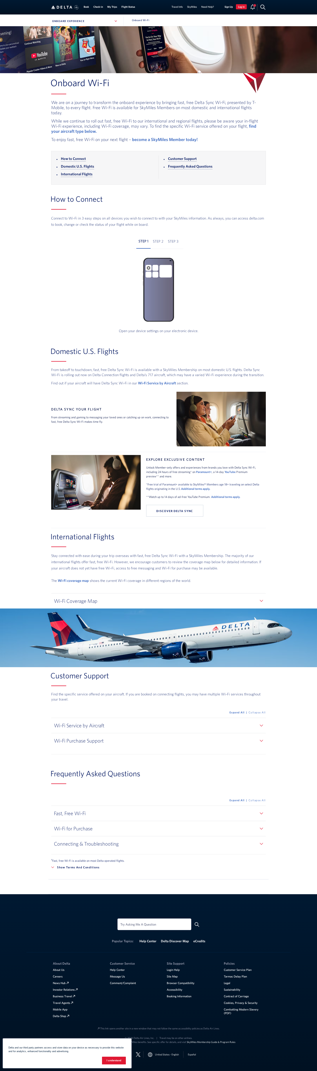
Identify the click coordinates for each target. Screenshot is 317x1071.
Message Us (117, 976)
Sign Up (229, 6)
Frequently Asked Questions (190, 166)
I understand (114, 1060)
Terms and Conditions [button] (83, 867)
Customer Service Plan (238, 969)
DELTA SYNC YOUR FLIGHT (76, 409)
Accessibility (174, 989)
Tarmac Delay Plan (235, 976)
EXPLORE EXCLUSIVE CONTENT (175, 459)
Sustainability (232, 989)
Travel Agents (61, 1002)
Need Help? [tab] (207, 6)
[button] (76, 7)
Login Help (173, 969)
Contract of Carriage (236, 996)
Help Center (147, 941)
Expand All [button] (237, 712)
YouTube (230, 472)
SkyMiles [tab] (192, 6)
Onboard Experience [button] (85, 21)
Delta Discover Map (175, 941)
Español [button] (192, 1054)
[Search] (263, 7)
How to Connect (73, 158)
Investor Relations (64, 989)
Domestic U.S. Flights (77, 166)
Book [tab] (86, 6)
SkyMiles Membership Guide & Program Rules (211, 1042)
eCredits (199, 941)
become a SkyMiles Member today (165, 139)
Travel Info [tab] (177, 6)
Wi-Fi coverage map (73, 580)
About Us (58, 969)
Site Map (172, 976)
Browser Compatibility (180, 983)
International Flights (76, 174)
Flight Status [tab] (128, 6)
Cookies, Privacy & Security (241, 1002)
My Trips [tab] (112, 6)
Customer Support (182, 158)
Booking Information (179, 996)
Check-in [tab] (98, 6)
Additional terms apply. (196, 488)
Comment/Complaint (123, 983)
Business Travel (62, 996)
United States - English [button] (167, 1054)
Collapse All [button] (257, 712)
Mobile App (60, 1009)
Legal (227, 983)
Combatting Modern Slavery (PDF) (241, 1011)
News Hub (59, 983)
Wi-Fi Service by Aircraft (157, 383)
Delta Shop (59, 1016)
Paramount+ (204, 472)
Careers (58, 976)
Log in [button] (241, 6)
